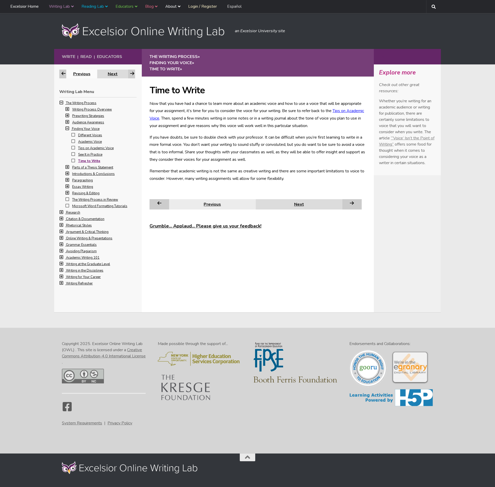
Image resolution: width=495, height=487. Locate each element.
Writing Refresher (79, 283)
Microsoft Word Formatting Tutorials (99, 206)
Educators (109, 57)
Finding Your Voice (86, 129)
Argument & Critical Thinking (87, 232)
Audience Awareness (88, 122)
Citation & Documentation (85, 219)
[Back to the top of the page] (247, 457)
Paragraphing (82, 180)
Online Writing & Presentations (89, 238)
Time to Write (89, 161)
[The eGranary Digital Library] (410, 383)
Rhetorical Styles (79, 225)
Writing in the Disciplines (84, 270)
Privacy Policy (120, 423)
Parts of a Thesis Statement (92, 167)
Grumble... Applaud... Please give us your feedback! (205, 226)
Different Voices (90, 135)
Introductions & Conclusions (93, 174)
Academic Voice (90, 141)
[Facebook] (67, 409)
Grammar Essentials (81, 244)
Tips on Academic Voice (96, 148)
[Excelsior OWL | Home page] (146, 31)
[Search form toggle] (433, 6)
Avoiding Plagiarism (81, 251)
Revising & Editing (86, 193)
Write (68, 57)
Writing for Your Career (83, 277)
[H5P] (391, 405)
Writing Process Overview (92, 109)
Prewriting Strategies (88, 116)
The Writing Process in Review (95, 199)
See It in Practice (90, 154)
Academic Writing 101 (83, 257)
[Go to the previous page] (159, 204)
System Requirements (82, 423)
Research (73, 212)
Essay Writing (82, 186)
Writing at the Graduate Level (88, 264)
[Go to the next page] (351, 204)
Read (86, 57)
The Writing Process (81, 103)
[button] (62, 103)
